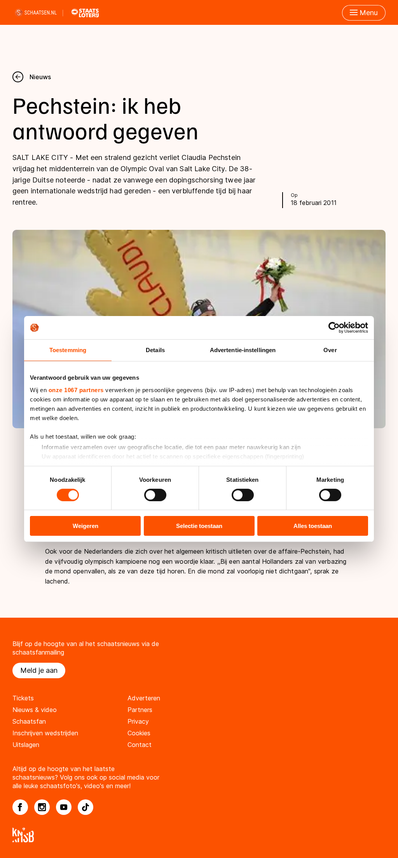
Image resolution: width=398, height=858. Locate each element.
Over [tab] (330, 350)
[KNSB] (199, 835)
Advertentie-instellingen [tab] (243, 350)
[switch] (155, 495)
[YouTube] (64, 807)
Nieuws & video (34, 710)
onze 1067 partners (76, 389)
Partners (139, 710)
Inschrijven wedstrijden (45, 733)
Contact (139, 745)
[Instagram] (42, 807)
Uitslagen (25, 745)
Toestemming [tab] (67, 350)
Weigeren (85, 526)
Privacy (138, 721)
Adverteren (143, 698)
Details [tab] (155, 350)
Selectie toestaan (199, 526)
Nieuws (40, 77)
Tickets (23, 698)
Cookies (138, 733)
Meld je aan (39, 670)
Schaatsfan (29, 721)
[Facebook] (20, 807)
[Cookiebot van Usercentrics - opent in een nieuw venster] (334, 327)
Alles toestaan (312, 526)
